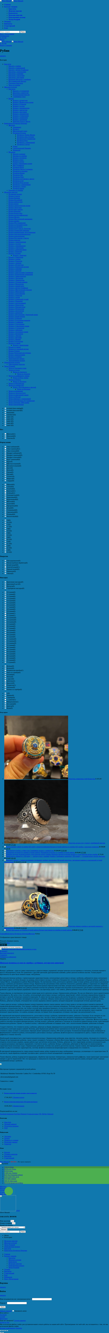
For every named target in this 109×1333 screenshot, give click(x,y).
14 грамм (11, 601)
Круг (9, 461)
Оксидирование (13, 561)
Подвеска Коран (19, 173)
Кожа (10, 708)
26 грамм (11, 626)
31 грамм (11, 637)
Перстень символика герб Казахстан (82, 779)
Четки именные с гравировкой (20, 399)
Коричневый (12, 499)
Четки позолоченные (16, 404)
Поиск (23, 32)
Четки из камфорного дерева (19, 376)
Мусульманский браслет (17, 81)
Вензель (11, 586)
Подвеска (11, 685)
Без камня (11, 704)
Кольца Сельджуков (16, 341)
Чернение (11, 571)
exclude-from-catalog (15, 408)
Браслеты (7, 64)
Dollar (9, 1167)
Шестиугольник (13, 464)
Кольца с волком (15, 253)
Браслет (10, 683)
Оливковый (12, 510)
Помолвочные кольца (12, 362)
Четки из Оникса (15, 380)
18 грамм (11, 609)
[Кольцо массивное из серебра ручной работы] (21, 930)
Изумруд (16, 129)
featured (10, 412)
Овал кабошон (13, 447)
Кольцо (10, 668)
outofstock (11, 415)
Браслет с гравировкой (17, 68)
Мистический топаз (20, 131)
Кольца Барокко (14, 198)
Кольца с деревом (15, 263)
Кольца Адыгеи (14, 196)
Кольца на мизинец (16, 227)
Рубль (10, 1169)
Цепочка (11, 681)
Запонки (11, 687)
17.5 (9, 526)
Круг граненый (13, 459)
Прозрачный (12, 506)
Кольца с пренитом (15, 313)
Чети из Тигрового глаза (17, 368)
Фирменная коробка (15, 670)
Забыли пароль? (6, 1311)
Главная (3, 934)
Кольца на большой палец (18, 225)
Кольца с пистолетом (16, 311)
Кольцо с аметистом (20, 110)
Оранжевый (12, 512)
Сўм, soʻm (11, 1177)
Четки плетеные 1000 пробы (19, 403)
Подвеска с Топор (19, 186)
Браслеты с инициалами (17, 72)
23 (8, 550)
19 (8, 533)
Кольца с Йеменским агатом (23, 102)
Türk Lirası (10, 1181)
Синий (10, 487)
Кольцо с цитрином (20, 119)
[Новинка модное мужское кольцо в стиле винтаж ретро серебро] (28, 854)
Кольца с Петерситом (16, 309)
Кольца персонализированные (20, 234)
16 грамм (11, 605)
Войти (3, 1307)
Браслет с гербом (15, 66)
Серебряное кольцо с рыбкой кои (42, 851)
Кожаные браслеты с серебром (20, 79)
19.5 (9, 535)
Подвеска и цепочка (20, 171)
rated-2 (10, 419)
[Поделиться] (3, 1330)
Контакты (7, 1156)
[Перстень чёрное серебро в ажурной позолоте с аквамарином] (36, 926)
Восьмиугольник (14, 466)
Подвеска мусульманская (26, 139)
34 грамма (11, 643)
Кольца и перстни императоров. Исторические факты (20, 1102)
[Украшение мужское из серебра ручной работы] (22, 852)
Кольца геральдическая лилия (19, 206)
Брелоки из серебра (20, 156)
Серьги (10, 679)
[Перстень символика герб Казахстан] (36, 779)
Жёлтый (11, 501)
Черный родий (13, 569)
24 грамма (11, 622)
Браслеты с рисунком (16, 77)
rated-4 (10, 423)
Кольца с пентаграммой (17, 303)
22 (8, 546)
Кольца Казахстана (15, 213)
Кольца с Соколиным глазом (19, 326)
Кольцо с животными (20, 345)
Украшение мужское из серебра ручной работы (58, 852)
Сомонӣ (10, 1179)
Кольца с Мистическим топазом (20, 290)
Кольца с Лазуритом (16, 278)
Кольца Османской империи (19, 230)
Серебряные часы (19, 97)
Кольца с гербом (14, 259)
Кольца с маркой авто (16, 286)
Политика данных (10, 1142)
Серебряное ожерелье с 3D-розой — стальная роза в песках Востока (80, 856)
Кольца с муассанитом (17, 293)
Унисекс (11, 438)
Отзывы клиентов (10, 1154)
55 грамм (11, 654)
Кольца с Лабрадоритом (17, 276)
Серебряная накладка (15, 588)
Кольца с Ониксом (15, 295)
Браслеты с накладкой (16, 75)
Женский (11, 434)
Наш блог (7, 1122)
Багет (10, 468)
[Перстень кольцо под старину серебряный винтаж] (36, 843)
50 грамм (11, 652)
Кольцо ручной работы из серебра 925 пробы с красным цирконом (74, 847)
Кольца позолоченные (17, 236)
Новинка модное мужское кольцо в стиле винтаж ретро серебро (75, 854)
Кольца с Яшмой (15, 339)
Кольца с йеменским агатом (19, 267)
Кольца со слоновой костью (19, 349)
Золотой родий (13, 567)
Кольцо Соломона (15, 357)
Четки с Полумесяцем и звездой (24, 387)
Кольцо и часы (18, 160)
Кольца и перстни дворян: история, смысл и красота (20, 1093)
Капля (10, 474)
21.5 (9, 543)
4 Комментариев (18, 1106)
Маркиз (10, 478)
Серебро (11, 697)
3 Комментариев (18, 1097)
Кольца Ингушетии (16, 209)
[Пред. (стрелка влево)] (1, 1332)
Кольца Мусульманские (17, 223)
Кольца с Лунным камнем (18, 282)
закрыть (3, 56)
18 (8, 529)
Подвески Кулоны (19, 133)
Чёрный (10, 484)
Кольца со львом (15, 347)
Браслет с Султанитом (21, 91)
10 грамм (11, 592)
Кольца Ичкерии (15, 211)
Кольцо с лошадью (19, 255)
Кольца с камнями (15, 269)
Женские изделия (10, 87)
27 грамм (11, 628)
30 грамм (11, 635)
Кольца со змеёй (14, 343)
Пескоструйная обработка (17, 563)
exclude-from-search (14, 410)
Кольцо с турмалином (21, 116)
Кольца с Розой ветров (17, 316)
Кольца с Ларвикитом (16, 280)
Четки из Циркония (16, 391)
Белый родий (12, 565)
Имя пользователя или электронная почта (16, 1299)
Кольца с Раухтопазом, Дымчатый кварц (23, 315)
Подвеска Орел (18, 177)
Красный (11, 491)
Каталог (7, 1152)
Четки (10, 677)
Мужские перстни (10, 192)
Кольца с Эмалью (15, 336)
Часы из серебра (14, 85)
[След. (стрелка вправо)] (3, 1332)
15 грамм (11, 603)
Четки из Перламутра (16, 383)
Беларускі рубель (13, 1183)
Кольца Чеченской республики (20, 353)
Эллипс (10, 476)
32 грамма (11, 639)
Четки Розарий (9, 366)
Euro (8, 1171)
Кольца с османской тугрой (18, 299)
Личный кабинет (10, 1124)
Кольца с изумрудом (20, 100)
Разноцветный (13, 495)
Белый (10, 508)
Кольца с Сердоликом (16, 324)
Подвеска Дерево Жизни (26, 135)
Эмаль (10, 573)
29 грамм (11, 632)
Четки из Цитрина (23, 389)
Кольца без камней (15, 200)
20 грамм (11, 613)
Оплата (7, 1138)
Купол (10, 470)
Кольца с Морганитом (17, 292)
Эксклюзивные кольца (17, 360)
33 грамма (11, 641)
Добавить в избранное (8, 957)
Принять (19, 1328)
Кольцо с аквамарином (21, 108)
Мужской (11, 436)
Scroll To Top (4, 1322)
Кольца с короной (15, 271)
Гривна (10, 1173)
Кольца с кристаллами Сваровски (21, 272)
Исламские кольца (15, 194)
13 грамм (11, 598)
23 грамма (11, 620)
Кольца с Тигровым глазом (18, 332)
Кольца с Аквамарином (17, 246)
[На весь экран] (5, 1330)
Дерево (10, 695)
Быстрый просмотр (7, 953)
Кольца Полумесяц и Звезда (19, 238)
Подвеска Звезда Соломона (23, 169)
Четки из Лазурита (19, 381)
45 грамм (11, 649)
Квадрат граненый (14, 455)
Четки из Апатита (23, 374)
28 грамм (11, 630)
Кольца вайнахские (16, 202)
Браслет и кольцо (19, 154)
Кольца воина (14, 204)
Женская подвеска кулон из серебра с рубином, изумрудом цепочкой (32, 963)
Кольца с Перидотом (16, 305)
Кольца (11, 98)
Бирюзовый (12, 497)
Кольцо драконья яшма (17, 355)
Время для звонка (6, 1225)
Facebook (3, 1315)
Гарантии (7, 1144)
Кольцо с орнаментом (21, 114)
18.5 (9, 531)
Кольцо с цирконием (20, 118)
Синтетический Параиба (22, 148)
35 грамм (11, 645)
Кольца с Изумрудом (16, 265)
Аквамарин (17, 127)
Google (2, 1317)
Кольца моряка (14, 221)
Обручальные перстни (17, 364)
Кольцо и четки (18, 162)
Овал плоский (13, 451)
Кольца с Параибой (16, 301)
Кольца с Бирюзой (15, 251)
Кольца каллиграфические (18, 215)
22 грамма (11, 618)
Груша (10, 472)
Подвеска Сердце (23, 144)
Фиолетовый (12, 516)
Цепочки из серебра (16, 190)
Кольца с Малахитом (16, 284)
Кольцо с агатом (19, 106)
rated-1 (10, 417)
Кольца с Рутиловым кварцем (19, 320)
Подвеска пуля (18, 181)
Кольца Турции (14, 351)
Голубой (11, 489)
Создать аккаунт (20, 1320)
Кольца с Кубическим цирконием (21, 274)
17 (8, 524)
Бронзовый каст (13, 584)
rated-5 (10, 425)
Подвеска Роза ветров (21, 183)
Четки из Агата (14, 370)
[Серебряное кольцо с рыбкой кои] (17, 851)
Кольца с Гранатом (15, 261)
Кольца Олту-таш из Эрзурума (20, 228)
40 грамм (11, 647)
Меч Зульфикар (18, 165)
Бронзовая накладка (15, 582)
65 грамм (11, 658)
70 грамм (11, 660)
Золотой (11, 504)
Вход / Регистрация (11, 1279)
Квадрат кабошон (14, 453)
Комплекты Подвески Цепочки (15, 123)
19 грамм (11, 611)
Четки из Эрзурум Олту (17, 393)
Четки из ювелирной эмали (18, 395)
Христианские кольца (16, 359)
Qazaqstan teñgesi (13, 1175)
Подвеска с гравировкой (26, 142)
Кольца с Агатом (15, 244)
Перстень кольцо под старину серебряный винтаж (87, 843)
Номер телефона (6, 1223)
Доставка (7, 1136)
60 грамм (11, 656)
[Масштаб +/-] (7, 1330)
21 (8, 541)
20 (8, 537)
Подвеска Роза (22, 141)
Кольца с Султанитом (16, 328)
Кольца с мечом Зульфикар (18, 288)
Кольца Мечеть (14, 217)
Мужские (12, 152)
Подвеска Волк (18, 167)
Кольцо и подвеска (20, 158)
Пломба (10, 674)
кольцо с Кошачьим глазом (22, 163)
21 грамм (11, 615)
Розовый (11, 514)
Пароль (3, 1303)
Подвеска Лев (18, 175)
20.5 (9, 539)
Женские (12, 125)
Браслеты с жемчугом (21, 93)
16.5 (9, 522)
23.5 (9, 552)
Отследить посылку (11, 1126)
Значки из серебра (14, 689)
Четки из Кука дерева (20, 378)
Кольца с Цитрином (16, 334)
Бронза (10, 706)
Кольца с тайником (15, 330)
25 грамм (11, 624)
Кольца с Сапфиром (16, 322)
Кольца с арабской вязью (18, 250)
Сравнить (3, 955)
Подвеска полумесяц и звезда (23, 179)
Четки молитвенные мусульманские (22, 401)
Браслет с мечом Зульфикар (18, 70)
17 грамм (11, 607)
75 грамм (11, 662)
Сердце (10, 481)
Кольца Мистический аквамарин (20, 219)
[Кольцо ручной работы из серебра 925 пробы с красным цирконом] (27, 847)
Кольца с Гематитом (16, 257)
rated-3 (10, 421)
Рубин (15, 146)
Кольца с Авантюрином (17, 242)
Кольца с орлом (14, 297)
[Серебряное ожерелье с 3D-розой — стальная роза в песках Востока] (30, 856)
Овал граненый (13, 449)
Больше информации (7, 1328)
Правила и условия (11, 1140)
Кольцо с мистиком (20, 112)
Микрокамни (12, 702)
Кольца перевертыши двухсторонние (22, 232)
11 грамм (11, 594)
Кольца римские (14, 240)
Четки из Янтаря (15, 397)
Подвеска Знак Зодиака (25, 137)
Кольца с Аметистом (16, 248)
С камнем (11, 700)
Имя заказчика (5, 1221)
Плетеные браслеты (16, 83)
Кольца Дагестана (15, 207)
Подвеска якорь (18, 188)
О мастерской (9, 1158)
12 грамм (11, 596)
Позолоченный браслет (21, 95)
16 (8, 520)
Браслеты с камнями (16, 74)
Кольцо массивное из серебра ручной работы (55, 930)
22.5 (9, 548)
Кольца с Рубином (19, 104)
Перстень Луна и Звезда (21, 121)
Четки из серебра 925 (16, 385)
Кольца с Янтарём (15, 337)
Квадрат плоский (14, 457)
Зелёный (11, 493)
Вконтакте (4, 1319)
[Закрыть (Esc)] (1, 1330)
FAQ (6, 1128)
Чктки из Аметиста (20, 372)
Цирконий (16, 150)
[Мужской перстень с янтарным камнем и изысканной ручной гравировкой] (30, 860)
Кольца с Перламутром (17, 307)
